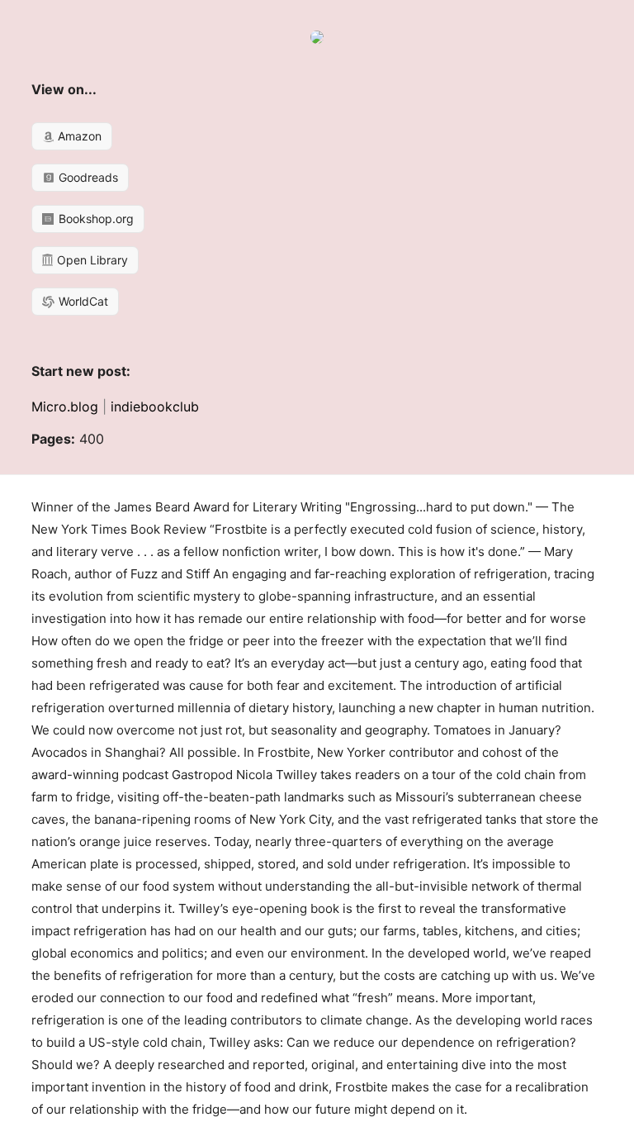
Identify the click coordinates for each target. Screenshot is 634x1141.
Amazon (78, 136)
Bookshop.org (94, 219)
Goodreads (86, 177)
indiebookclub (155, 406)
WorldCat (81, 301)
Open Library (91, 260)
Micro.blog (64, 406)
